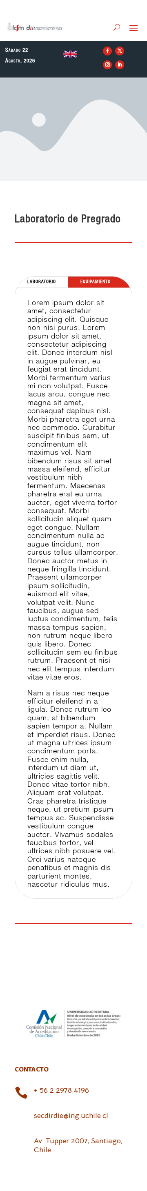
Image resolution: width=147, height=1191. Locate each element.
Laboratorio (41, 282)
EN (70, 54)
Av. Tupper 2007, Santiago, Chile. (78, 1145)
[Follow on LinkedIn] (119, 64)
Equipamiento (95, 282)
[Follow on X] (119, 50)
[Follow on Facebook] (107, 50)
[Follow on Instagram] (107, 64)
